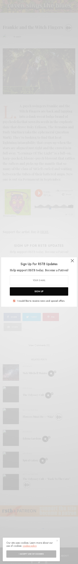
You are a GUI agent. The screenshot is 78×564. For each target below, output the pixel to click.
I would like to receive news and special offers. (41, 301)
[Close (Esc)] (72, 262)
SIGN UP (39, 291)
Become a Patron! (56, 270)
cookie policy (30, 546)
